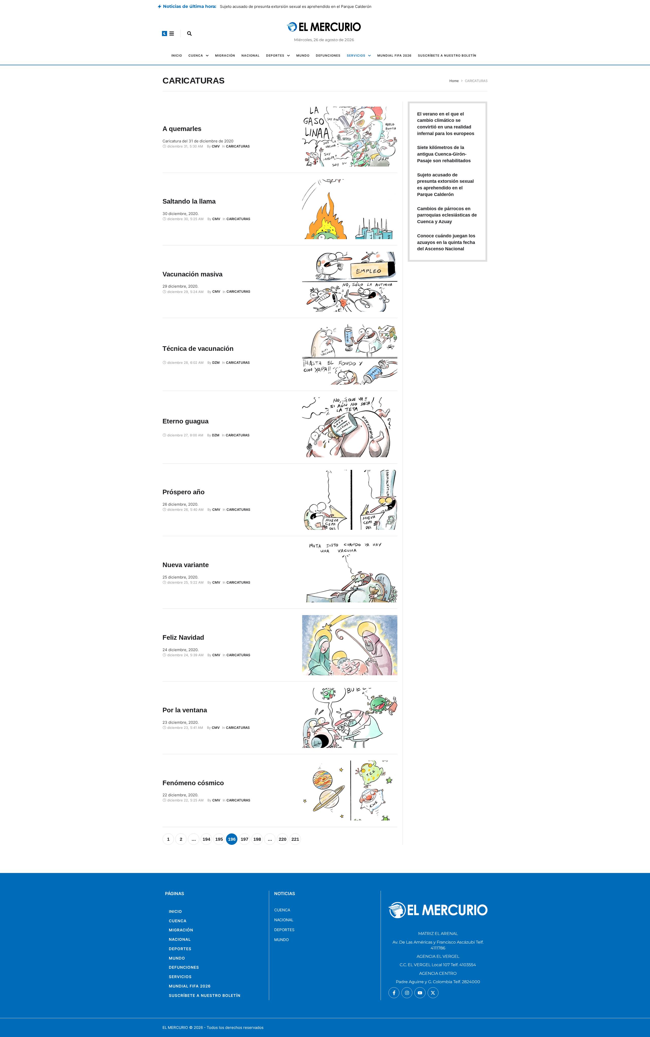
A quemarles (181, 129)
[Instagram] (406, 992)
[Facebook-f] (393, 992)
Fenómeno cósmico (193, 783)
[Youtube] (419, 992)
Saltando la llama (189, 201)
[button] (164, 33)
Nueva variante (185, 565)
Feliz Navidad (183, 637)
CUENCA (282, 910)
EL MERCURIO (175, 1027)
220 (282, 839)
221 (295, 839)
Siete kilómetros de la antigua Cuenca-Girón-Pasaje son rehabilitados (283, 6)
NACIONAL (283, 919)
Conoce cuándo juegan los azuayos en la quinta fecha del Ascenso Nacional (446, 242)
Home (454, 81)
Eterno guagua (185, 421)
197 (244, 839)
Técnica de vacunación (198, 348)
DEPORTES (284, 929)
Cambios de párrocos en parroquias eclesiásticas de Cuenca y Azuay (447, 215)
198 (257, 839)
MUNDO (281, 939)
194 (206, 839)
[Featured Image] (349, 137)
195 (219, 839)
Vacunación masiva (192, 274)
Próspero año (183, 492)
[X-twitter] (433, 992)
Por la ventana (184, 710)
